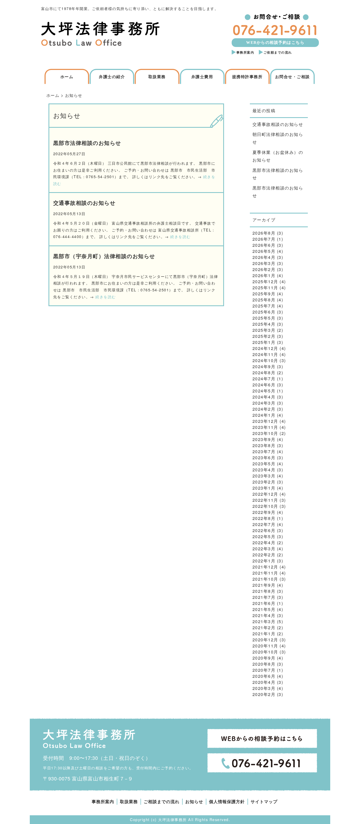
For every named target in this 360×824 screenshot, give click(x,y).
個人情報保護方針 (227, 801)
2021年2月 (264, 627)
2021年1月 (264, 634)
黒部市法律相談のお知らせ (87, 142)
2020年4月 (264, 682)
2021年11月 (265, 573)
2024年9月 (264, 366)
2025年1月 (264, 342)
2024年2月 (264, 409)
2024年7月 (264, 379)
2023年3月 (264, 476)
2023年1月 (264, 488)
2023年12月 (265, 421)
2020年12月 (265, 640)
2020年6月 (264, 676)
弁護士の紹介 (112, 77)
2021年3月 (264, 621)
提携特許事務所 (247, 77)
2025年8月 (264, 300)
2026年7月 (264, 239)
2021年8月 (264, 591)
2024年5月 (264, 391)
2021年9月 (264, 585)
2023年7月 (264, 451)
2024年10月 (265, 360)
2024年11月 (265, 354)
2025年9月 (264, 294)
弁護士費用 (202, 77)
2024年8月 (264, 373)
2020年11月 (265, 646)
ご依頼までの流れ (278, 52)
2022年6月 (264, 530)
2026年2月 (264, 269)
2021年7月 (264, 597)
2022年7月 (264, 524)
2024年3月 (264, 403)
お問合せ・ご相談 (292, 77)
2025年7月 (264, 306)
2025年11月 (265, 288)
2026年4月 (264, 257)
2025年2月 (264, 336)
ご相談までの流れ (161, 801)
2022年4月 (264, 542)
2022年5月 (264, 536)
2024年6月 (264, 385)
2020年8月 (264, 664)
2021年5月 (264, 609)
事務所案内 (245, 52)
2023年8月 (264, 445)
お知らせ (194, 801)
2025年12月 (265, 281)
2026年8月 (264, 233)
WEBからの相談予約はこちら (275, 42)
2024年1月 (264, 415)
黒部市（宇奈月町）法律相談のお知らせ (104, 256)
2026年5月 (264, 251)
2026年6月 (264, 245)
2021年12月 (265, 567)
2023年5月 (264, 464)
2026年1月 (264, 275)
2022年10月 (265, 506)
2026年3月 (264, 263)
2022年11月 (265, 500)
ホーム (67, 77)
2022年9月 (264, 512)
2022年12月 (265, 494)
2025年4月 (264, 324)
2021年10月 (265, 579)
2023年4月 (264, 470)
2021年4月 (264, 615)
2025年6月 (264, 312)
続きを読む (180, 236)
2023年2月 (264, 482)
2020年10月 (265, 652)
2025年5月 (264, 318)
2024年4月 (264, 397)
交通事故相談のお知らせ (84, 202)
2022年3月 (264, 549)
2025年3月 (264, 330)
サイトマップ (264, 801)
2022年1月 (264, 561)
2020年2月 (264, 694)
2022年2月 (264, 555)
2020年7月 (264, 670)
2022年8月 (264, 518)
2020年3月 (264, 688)
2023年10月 (265, 433)
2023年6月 (264, 457)
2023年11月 (265, 427)
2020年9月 (264, 658)
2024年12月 (265, 348)
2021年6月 (264, 603)
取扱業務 (157, 77)
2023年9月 (264, 439)
